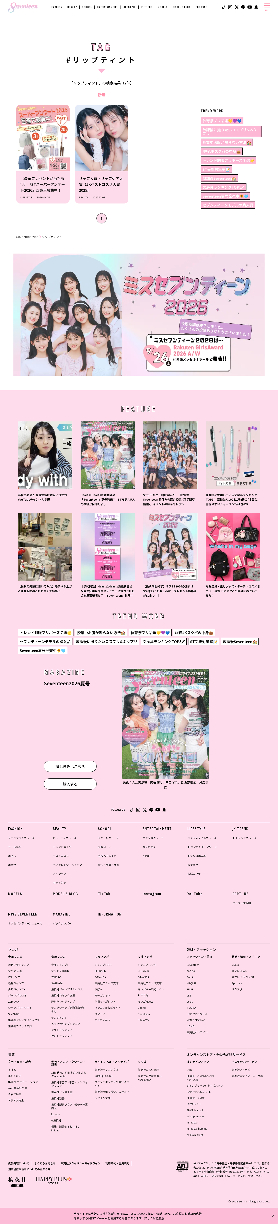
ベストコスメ (61, 856)
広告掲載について (18, 1163)
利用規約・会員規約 (117, 1163)
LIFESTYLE (129, 7)
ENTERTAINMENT (107, 7)
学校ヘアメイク (107, 856)
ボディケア (59, 883)
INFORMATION (110, 914)
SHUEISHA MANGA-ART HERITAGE (200, 1077)
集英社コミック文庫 (20, 1026)
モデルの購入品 (196, 856)
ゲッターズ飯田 (241, 903)
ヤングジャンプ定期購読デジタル (68, 1009)
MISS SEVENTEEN (23, 914)
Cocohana (144, 1014)
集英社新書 (58, 1098)
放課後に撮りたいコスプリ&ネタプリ (229, 131)
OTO (189, 1070)
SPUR (190, 989)
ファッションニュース (21, 838)
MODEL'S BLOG (182, 7)
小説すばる (14, 1076)
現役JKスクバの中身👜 (221, 151)
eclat (190, 1001)
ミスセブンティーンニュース (25, 923)
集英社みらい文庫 (148, 1070)
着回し (12, 856)
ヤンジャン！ (59, 1017)
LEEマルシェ (194, 1104)
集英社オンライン (197, 1032)
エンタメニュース (153, 838)
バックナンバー (62, 923)
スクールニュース (108, 838)
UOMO (191, 1026)
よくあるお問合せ (45, 1163)
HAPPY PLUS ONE (197, 1014)
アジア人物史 (16, 1100)
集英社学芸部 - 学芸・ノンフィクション (69, 1084)
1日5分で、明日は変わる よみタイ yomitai (68, 1074)
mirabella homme (197, 1128)
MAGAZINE (62, 914)
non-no (191, 971)
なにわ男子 (149, 847)
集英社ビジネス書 (61, 1092)
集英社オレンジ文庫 (106, 1070)
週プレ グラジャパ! (243, 977)
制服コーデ (104, 847)
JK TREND (147, 7)
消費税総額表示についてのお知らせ (29, 1169)
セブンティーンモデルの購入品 (227, 205)
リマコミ (100, 1014)
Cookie (142, 1008)
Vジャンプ (14, 977)
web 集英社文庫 (17, 1088)
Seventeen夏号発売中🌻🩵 (225, 196)
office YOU (144, 1020)
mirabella (192, 1122)
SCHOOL (87, 7)
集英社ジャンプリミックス (24, 1020)
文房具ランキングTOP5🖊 (223, 187)
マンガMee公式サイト (108, 1008)
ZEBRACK (13, 1001)
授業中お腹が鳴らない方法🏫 (226, 142)
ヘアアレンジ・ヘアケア (67, 865)
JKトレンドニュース (244, 838)
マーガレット (103, 995)
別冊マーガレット (105, 1001)
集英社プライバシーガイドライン (80, 1163)
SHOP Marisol (195, 1110)
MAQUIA (191, 983)
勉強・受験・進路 (108, 865)
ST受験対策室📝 (216, 169)
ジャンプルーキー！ (20, 1008)
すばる (12, 1070)
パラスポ (237, 989)
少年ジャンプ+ (16, 989)
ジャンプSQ (15, 971)
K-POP (147, 856)
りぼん (99, 989)
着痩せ (12, 865)
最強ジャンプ (16, 983)
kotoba (55, 1114)
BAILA (190, 977)
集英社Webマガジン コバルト (112, 1092)
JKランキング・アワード (202, 847)
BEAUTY (72, 7)
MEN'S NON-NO (196, 1020)
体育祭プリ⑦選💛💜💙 (222, 120)
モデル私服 (14, 847)
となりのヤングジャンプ (65, 1024)
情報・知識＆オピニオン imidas (65, 1128)
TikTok (104, 893)
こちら (160, 1218)
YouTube (195, 893)
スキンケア (59, 874)
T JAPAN (192, 1008)
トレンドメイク (62, 847)
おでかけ (192, 865)
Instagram (152, 893)
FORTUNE (201, 7)
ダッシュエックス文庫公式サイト (112, 1083)
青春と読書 (14, 1094)
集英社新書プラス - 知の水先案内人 (69, 1106)
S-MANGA (14, 1014)
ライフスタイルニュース (201, 838)
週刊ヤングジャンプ (63, 1001)
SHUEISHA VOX (196, 1098)
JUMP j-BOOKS (104, 1076)
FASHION (56, 7)
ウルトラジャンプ (61, 1036)
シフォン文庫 (103, 1098)
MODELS (163, 7)
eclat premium (195, 1116)
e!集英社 (56, 1120)
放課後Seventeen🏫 (219, 178)
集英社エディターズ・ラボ (247, 1076)
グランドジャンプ (61, 1030)
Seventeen (193, 965)
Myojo (235, 965)
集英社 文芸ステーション (23, 1082)
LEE (189, 995)
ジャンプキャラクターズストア (205, 1085)
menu (267, 10)
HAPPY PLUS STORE (199, 1092)
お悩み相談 (194, 874)
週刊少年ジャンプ (18, 965)
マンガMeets (102, 1020)
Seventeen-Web (27, 236)
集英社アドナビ (241, 1070)
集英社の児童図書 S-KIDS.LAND (150, 1077)
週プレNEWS (239, 971)
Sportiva (237, 983)
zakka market (195, 1135)
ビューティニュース (64, 838)
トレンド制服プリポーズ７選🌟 (228, 160)
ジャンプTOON (17, 995)
